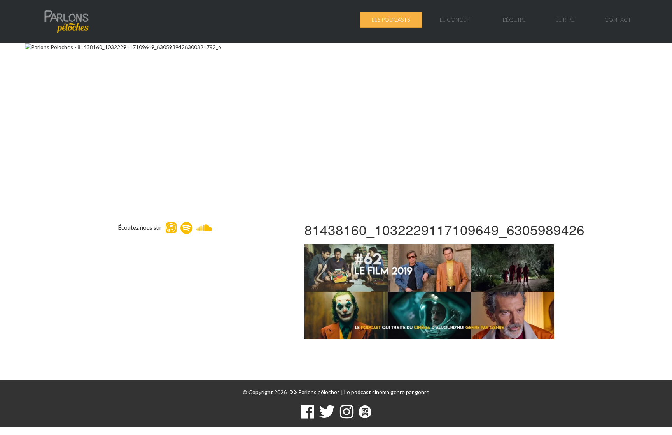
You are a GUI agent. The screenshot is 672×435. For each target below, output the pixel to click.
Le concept (456, 19)
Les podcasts (391, 19)
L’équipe (514, 19)
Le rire (565, 19)
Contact (618, 19)
